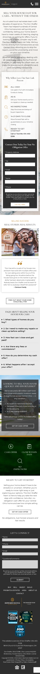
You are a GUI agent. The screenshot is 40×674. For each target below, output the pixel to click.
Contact (20, 593)
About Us (33, 590)
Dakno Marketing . (29, 662)
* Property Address (12, 152)
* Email (7, 170)
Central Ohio (9, 47)
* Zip (6, 161)
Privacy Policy (20, 660)
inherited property (14, 60)
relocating (21, 57)
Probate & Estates (11, 590)
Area (24, 590)
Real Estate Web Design (11, 662)
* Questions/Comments (10, 559)
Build (29, 587)
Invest (22, 587)
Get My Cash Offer (20, 426)
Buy (9, 587)
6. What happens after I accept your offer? (18, 365)
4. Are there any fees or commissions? (14, 347)
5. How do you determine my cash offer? (19, 356)
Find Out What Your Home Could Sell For (20, 301)
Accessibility (30, 660)
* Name (7, 178)
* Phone (8, 187)
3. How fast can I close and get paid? (17, 338)
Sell (15, 587)
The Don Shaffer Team (12, 42)
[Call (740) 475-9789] (32, 4)
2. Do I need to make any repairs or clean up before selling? (19, 329)
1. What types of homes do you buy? (17, 320)
